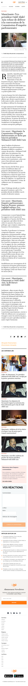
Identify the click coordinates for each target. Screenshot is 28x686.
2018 (2, 662)
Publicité (3, 651)
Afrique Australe (4, 640)
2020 (2, 659)
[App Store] (8, 675)
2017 (2, 664)
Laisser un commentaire (14, 524)
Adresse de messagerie (10, 516)
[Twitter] (11, 613)
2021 (2, 657)
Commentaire (7, 493)
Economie (17, 6)
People (2, 624)
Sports (2, 629)
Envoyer (14, 602)
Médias (2, 627)
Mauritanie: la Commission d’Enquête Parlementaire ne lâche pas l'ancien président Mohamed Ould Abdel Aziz (13, 135)
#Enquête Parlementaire (9, 343)
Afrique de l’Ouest (4, 635)
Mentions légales (4, 648)
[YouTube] (14, 613)
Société (23, 6)
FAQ (2, 646)
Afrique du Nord (4, 634)
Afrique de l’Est (4, 639)
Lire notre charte (7, 481)
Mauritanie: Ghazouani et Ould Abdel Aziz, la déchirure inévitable (12, 281)
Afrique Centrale (4, 637)
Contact (3, 650)
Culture (2, 626)
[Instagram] (20, 613)
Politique (11, 6)
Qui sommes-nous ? (5, 645)
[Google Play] (19, 675)
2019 (2, 661)
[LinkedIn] (17, 613)
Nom (4, 510)
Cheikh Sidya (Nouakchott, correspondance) (13, 53)
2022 (2, 656)
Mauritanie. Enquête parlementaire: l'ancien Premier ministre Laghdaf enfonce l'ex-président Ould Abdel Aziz (13, 205)
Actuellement (4, 6)
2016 (2, 666)
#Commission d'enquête (8, 345)
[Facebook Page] (8, 613)
